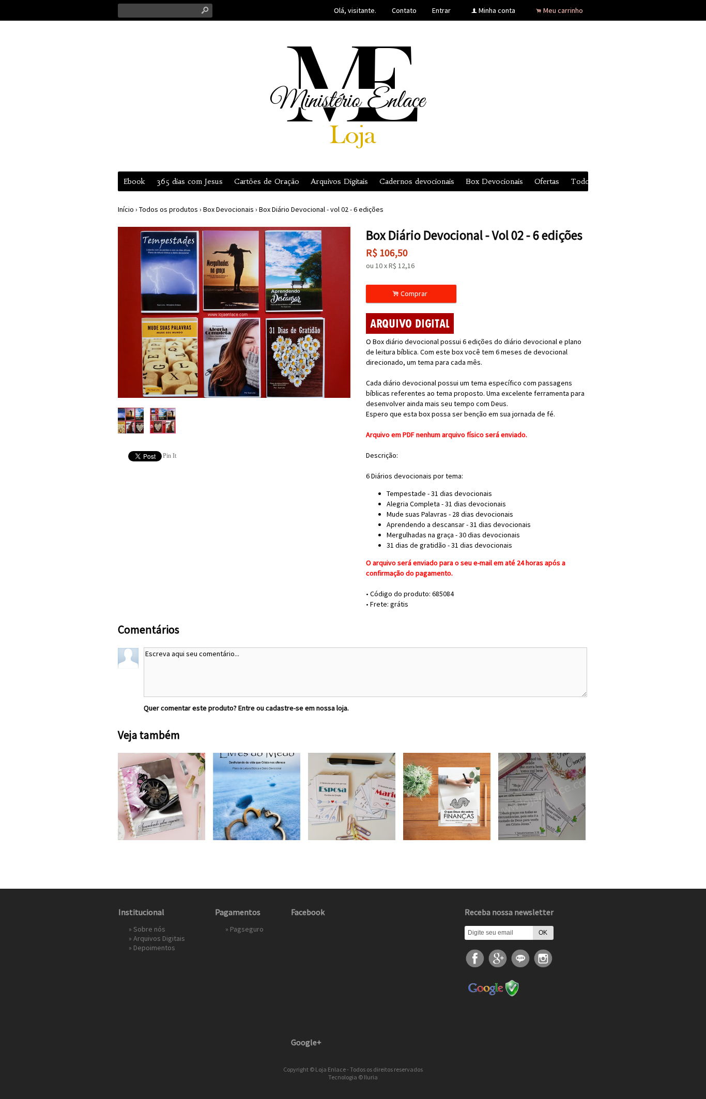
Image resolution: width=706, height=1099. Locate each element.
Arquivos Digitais (339, 181)
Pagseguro (247, 929)
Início (126, 209)
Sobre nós (149, 929)
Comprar (411, 294)
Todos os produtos (168, 209)
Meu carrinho (563, 10)
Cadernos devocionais (416, 181)
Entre (246, 708)
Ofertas (546, 181)
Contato (404, 10)
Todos (582, 181)
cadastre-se (284, 708)
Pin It (169, 455)
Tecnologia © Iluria (353, 1077)
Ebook (134, 181)
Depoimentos (154, 947)
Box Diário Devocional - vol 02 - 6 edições (321, 209)
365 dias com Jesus (190, 181)
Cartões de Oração (266, 181)
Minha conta (497, 10)
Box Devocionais (494, 181)
